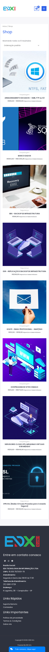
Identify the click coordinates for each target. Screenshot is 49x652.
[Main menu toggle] (44, 8)
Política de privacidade (13, 618)
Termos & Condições (12, 621)
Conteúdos (8, 607)
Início (5, 26)
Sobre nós (7, 624)
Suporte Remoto (10, 604)
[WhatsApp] (8, 561)
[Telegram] (12, 561)
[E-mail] (5, 561)
